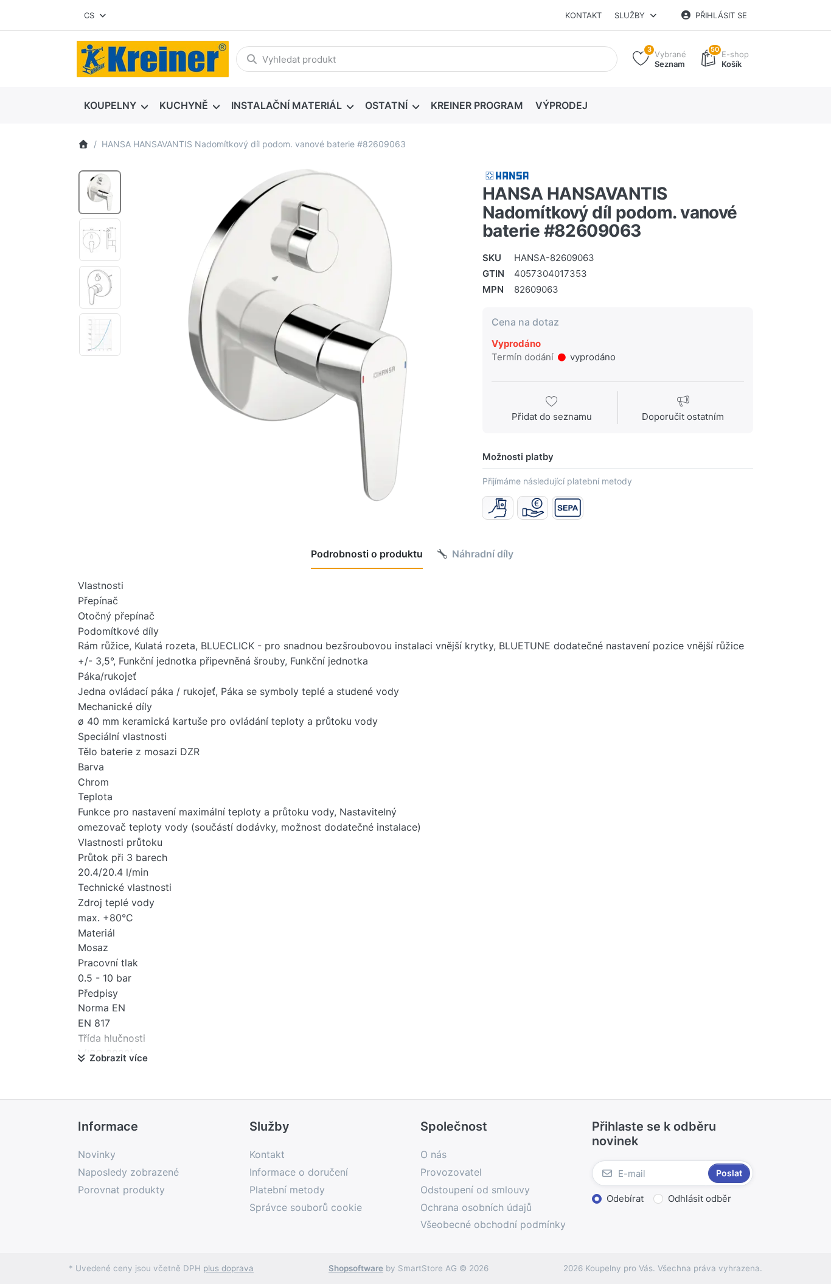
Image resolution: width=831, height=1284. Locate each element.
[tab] (367, 554)
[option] (99, 192)
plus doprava (228, 1268)
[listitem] (297, 335)
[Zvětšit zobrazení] (297, 335)
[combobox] (96, 15)
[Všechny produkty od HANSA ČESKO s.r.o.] (507, 175)
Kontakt (583, 15)
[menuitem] (115, 106)
